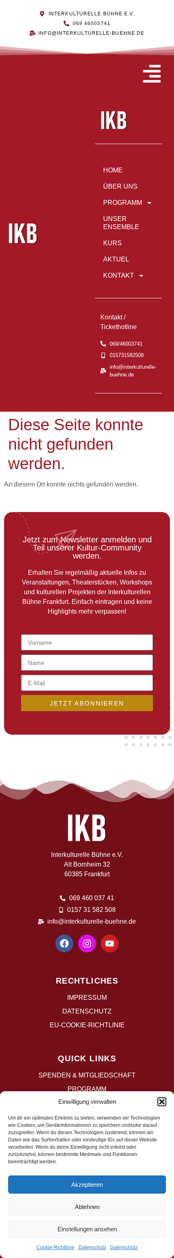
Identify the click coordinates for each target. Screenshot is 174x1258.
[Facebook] (64, 943)
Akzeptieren (87, 1184)
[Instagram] (87, 943)
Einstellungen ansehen (87, 1229)
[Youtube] (110, 943)
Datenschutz (92, 1247)
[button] (162, 1102)
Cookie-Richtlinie (55, 1247)
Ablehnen (87, 1206)
